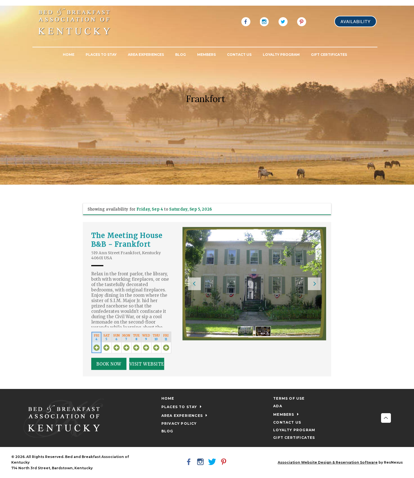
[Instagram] (264, 21)
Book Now (108, 363)
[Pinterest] (301, 21)
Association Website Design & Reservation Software (328, 462)
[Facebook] (246, 21)
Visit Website (147, 363)
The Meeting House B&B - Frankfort (127, 239)
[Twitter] (283, 21)
